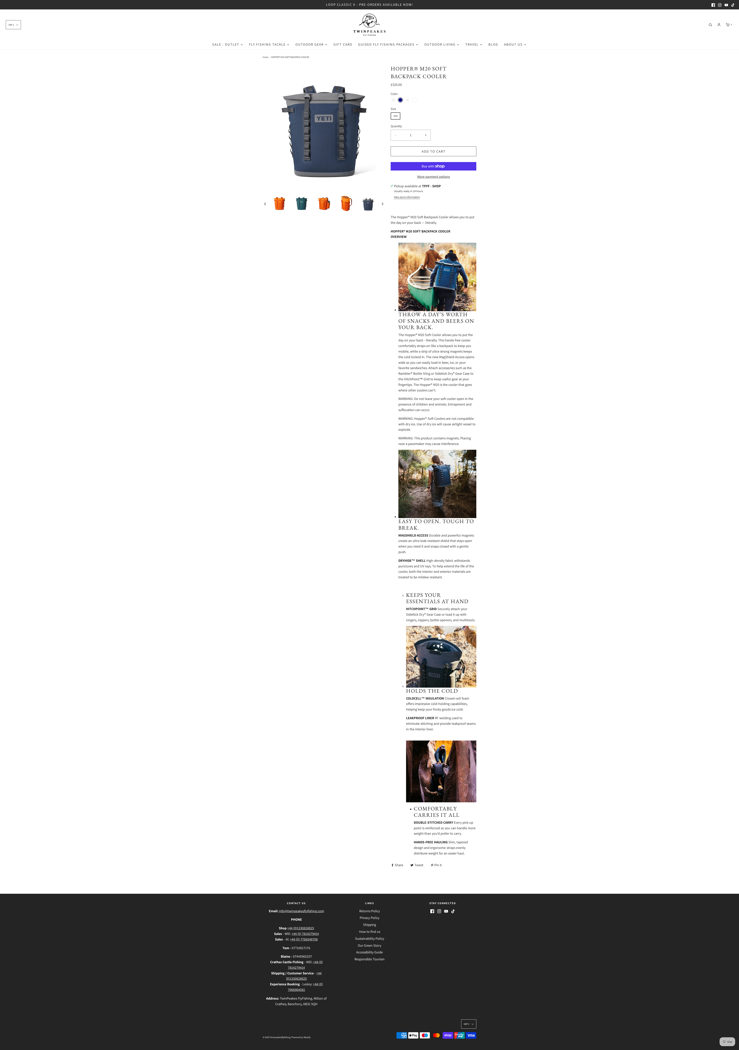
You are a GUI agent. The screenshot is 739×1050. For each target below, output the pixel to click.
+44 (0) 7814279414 (305, 933)
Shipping (369, 924)
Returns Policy (369, 911)
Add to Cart (434, 151)
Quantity (396, 126)
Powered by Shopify (301, 1037)
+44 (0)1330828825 (300, 928)
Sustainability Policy (369, 938)
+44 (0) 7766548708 (304, 939)
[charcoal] (407, 100)
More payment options (433, 176)
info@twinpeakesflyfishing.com (301, 911)
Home (265, 57)
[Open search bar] (710, 25)
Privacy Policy (369, 917)
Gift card (343, 44)
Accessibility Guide (369, 952)
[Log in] (719, 24)
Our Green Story (369, 945)
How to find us (369, 931)
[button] (265, 204)
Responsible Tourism (369, 959)
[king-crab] (393, 100)
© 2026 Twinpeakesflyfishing (276, 1037)
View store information (407, 197)
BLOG (493, 44)
